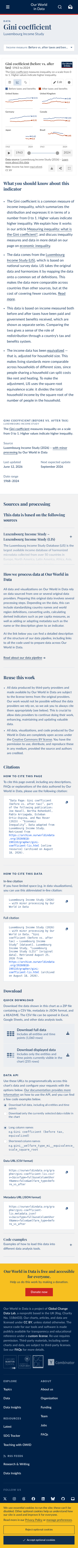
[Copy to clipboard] (62, 802)
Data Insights (12, 1407)
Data (6, 1398)
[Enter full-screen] (69, 168)
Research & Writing (16, 1464)
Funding (46, 1407)
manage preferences (59, 1520)
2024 (67, 152)
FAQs (18, 1349)
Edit (59, 82)
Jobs (44, 1425)
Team (44, 1416)
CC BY (8, 170)
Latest (7, 1426)
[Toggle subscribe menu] (70, 7)
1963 (19, 152)
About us (47, 1389)
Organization (49, 1398)
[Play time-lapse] (8, 153)
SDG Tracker (11, 1435)
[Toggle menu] (7, 7)
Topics (7, 1389)
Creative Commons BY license (32, 739)
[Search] (60, 7)
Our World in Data (39, 7)
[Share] (60, 168)
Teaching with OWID (17, 1445)
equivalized (55, 350)
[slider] (29, 153)
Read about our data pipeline (22, 657)
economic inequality (35, 246)
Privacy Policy (33, 1520)
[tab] (9, 82)
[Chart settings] (69, 82)
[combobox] (60, 7)
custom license (38, 1336)
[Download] (51, 168)
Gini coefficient (19, 429)
